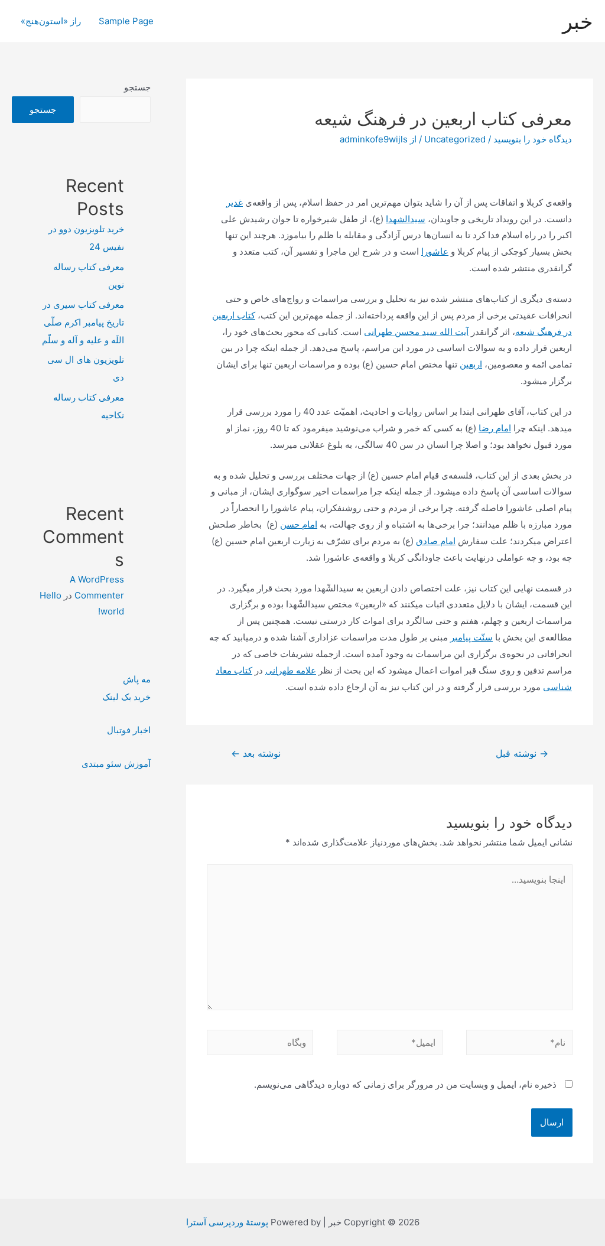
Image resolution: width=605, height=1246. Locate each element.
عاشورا (434, 251)
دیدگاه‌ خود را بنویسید (532, 139)
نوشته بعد (256, 753)
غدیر (234, 202)
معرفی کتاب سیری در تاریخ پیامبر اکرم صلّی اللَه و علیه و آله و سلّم (83, 322)
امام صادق (436, 540)
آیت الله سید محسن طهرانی (416, 331)
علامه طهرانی (290, 670)
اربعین (471, 364)
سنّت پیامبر (471, 637)
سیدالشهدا (405, 219)
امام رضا (495, 428)
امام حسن (298, 524)
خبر (577, 21)
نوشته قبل (522, 753)
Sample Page (126, 21)
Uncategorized (455, 139)
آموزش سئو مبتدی (116, 763)
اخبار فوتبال (129, 730)
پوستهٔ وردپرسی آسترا (227, 1222)
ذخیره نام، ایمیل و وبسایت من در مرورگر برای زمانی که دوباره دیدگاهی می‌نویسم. (405, 1084)
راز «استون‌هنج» (51, 21)
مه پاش (137, 679)
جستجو (137, 87)
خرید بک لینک (126, 696)
